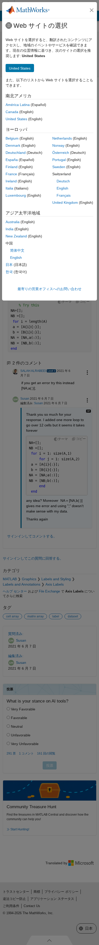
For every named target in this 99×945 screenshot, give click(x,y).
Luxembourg (16, 195)
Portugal (59, 160)
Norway (58, 145)
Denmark (13, 145)
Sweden (58, 167)
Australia (13, 222)
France (11, 174)
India (9, 229)
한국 (9, 272)
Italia (9, 188)
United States (16, 119)
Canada (12, 112)
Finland (12, 167)
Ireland (11, 181)
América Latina (18, 105)
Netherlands (62, 138)
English (62, 188)
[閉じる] (91, 10)
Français (64, 195)
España (12, 160)
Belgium (12, 138)
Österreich (60, 153)
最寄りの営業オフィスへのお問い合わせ (49, 289)
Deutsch (63, 181)
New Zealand (16, 236)
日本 (9, 265)
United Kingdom (65, 202)
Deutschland (16, 153)
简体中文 (17, 250)
